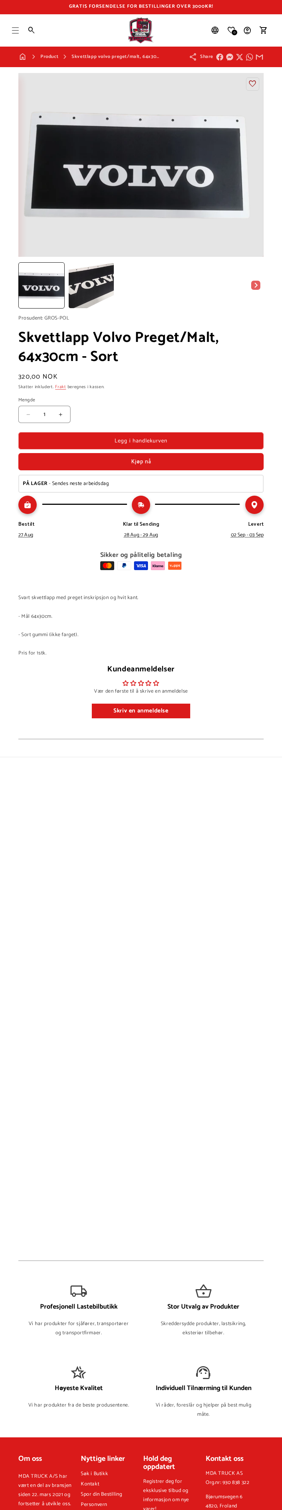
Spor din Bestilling (101, 1494)
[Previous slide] (26, 285)
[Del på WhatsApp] (249, 57)
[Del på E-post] (259, 57)
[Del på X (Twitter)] (239, 57)
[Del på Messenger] (229, 57)
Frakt (60, 386)
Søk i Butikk (94, 1474)
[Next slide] (255, 285)
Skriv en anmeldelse (140, 711)
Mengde (26, 400)
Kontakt (90, 1484)
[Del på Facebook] (220, 57)
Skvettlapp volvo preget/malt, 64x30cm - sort (124, 57)
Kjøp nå (141, 461)
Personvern (94, 1504)
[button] (15, 30)
